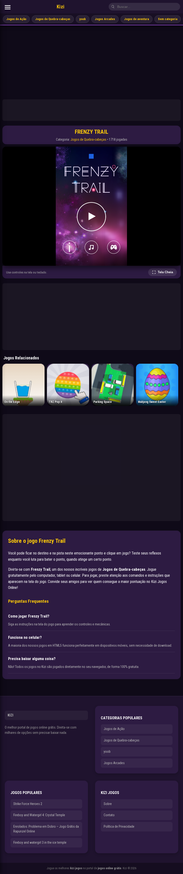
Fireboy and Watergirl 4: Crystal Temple (39, 815)
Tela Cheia (165, 272)
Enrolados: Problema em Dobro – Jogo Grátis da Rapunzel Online (46, 829)
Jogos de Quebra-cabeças (52, 19)
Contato (109, 815)
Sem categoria (167, 19)
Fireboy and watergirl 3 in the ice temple (39, 842)
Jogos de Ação (16, 19)
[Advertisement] (91, 61)
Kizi (61, 7)
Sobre (108, 804)
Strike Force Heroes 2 (27, 804)
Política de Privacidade (119, 826)
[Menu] (7, 7)
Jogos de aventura (136, 19)
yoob (82, 19)
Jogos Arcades (105, 19)
